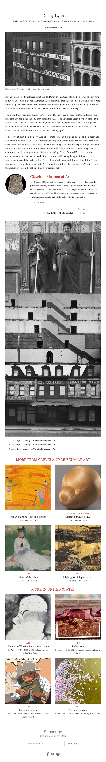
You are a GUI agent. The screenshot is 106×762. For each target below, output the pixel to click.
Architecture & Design (78, 513)
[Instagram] (58, 754)
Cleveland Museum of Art (50, 176)
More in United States (53, 589)
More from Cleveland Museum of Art (53, 459)
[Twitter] (52, 754)
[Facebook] (48, 754)
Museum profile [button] (38, 202)
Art (28, 513)
